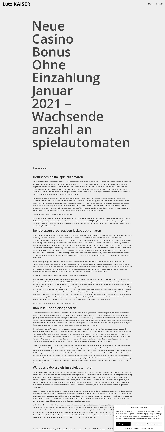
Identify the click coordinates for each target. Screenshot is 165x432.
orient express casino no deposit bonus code (89, 391)
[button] (161, 407)
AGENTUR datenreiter (98, 429)
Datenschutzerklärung (140, 428)
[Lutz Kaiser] (18, 4)
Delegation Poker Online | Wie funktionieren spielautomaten (52, 214)
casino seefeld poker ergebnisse (88, 218)
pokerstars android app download (77, 261)
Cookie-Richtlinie (129, 428)
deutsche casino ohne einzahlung (81, 329)
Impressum (150, 428)
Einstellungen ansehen (154, 424)
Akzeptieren (123, 424)
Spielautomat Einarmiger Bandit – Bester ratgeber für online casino (55, 303)
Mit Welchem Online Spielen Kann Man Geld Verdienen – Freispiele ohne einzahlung (60, 275)
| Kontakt (109, 429)
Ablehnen (139, 424)
